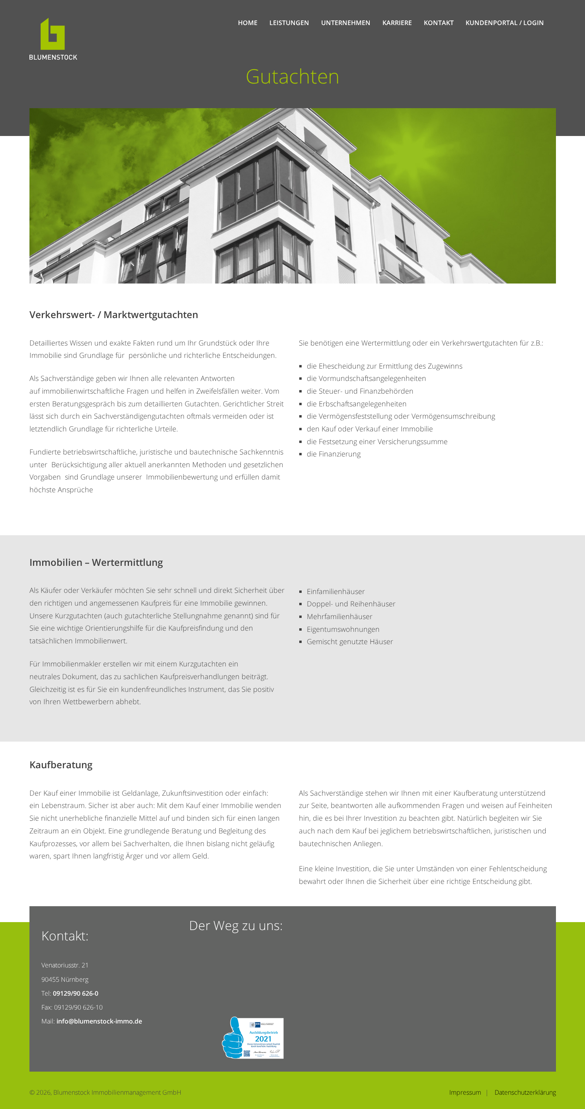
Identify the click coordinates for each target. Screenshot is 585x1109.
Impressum (465, 1092)
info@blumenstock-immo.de (99, 1021)
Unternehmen (345, 22)
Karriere (397, 22)
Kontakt (439, 22)
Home (247, 22)
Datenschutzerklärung (525, 1092)
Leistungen (289, 22)
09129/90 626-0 (75, 993)
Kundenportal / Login (505, 22)
